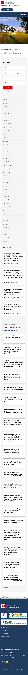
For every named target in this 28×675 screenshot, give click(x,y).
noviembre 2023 (7, 207)
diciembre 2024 (7, 165)
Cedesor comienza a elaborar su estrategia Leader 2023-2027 (13, 521)
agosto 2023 (6, 217)
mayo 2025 (6, 148)
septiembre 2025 (7, 134)
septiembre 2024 (7, 175)
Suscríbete (6, 587)
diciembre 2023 (7, 203)
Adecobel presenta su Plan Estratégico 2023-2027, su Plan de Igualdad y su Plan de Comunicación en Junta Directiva (13, 551)
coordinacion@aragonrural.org (11, 649)
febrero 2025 (6, 158)
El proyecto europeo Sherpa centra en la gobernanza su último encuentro (12, 510)
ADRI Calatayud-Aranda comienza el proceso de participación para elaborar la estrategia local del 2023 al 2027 (13, 578)
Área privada (7, 9)
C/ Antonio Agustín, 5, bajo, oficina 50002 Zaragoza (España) (14, 657)
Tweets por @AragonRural (9, 324)
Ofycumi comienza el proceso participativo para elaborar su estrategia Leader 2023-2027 (13, 474)
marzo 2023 (6, 234)
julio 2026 (5, 99)
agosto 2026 (6, 96)
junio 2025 (5, 144)
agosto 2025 (6, 137)
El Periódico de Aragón (8, 53)
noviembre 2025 (7, 127)
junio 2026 (5, 103)
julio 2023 (5, 220)
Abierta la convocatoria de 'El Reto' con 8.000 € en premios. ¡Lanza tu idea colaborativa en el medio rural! (13, 307)
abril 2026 (5, 110)
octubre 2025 (6, 130)
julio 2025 (5, 141)
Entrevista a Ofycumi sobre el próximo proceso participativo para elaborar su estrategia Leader (13, 377)
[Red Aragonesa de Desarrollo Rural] (7, 3)
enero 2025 (6, 162)
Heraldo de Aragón (6, 49)
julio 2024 (5, 182)
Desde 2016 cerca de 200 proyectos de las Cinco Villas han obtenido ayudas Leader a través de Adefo (13, 423)
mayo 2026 (6, 106)
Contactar (4, 646)
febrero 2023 (6, 238)
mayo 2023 (6, 227)
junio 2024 (5, 186)
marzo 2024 (6, 196)
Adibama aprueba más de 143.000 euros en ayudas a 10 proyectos (13, 399)
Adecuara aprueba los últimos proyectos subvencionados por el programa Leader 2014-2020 (13, 410)
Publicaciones (4, 633)
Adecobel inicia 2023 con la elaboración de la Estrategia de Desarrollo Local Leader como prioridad (13, 350)
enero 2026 (6, 120)
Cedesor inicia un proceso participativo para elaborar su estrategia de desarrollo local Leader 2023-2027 (13, 498)
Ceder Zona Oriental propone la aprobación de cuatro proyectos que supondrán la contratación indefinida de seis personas (13, 363)
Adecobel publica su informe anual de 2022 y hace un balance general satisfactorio (13, 485)
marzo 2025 (6, 155)
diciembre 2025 (7, 124)
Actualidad (4, 630)
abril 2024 (5, 193)
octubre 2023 (6, 210)
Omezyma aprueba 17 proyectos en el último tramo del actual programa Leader (14, 462)
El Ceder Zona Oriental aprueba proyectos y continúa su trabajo (13, 388)
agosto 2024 (6, 179)
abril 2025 (5, 151)
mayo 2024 (6, 189)
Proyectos (4, 640)
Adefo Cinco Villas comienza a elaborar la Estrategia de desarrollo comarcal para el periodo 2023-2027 (13, 565)
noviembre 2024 (7, 169)
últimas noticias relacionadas (11, 329)
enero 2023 (6, 241)
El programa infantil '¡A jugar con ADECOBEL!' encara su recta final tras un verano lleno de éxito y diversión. (13, 291)
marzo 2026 (6, 113)
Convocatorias (5, 643)
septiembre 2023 (7, 213)
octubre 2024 (6, 172)
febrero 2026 (6, 117)
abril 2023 (5, 231)
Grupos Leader (5, 636)
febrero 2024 (6, 200)
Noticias (7, 248)
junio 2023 (5, 224)
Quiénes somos (5, 627)
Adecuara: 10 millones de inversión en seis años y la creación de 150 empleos (12, 450)
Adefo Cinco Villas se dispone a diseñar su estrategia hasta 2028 (13, 337)
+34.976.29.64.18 (8, 652)
